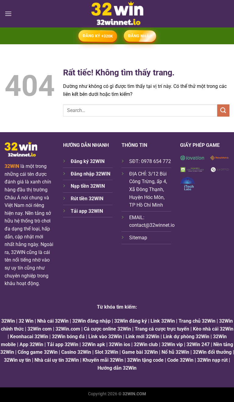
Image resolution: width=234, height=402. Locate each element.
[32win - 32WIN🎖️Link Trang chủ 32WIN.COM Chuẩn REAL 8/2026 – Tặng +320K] (117, 13)
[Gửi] (223, 110)
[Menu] (8, 13)
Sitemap (138, 238)
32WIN (12, 166)
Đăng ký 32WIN (88, 161)
